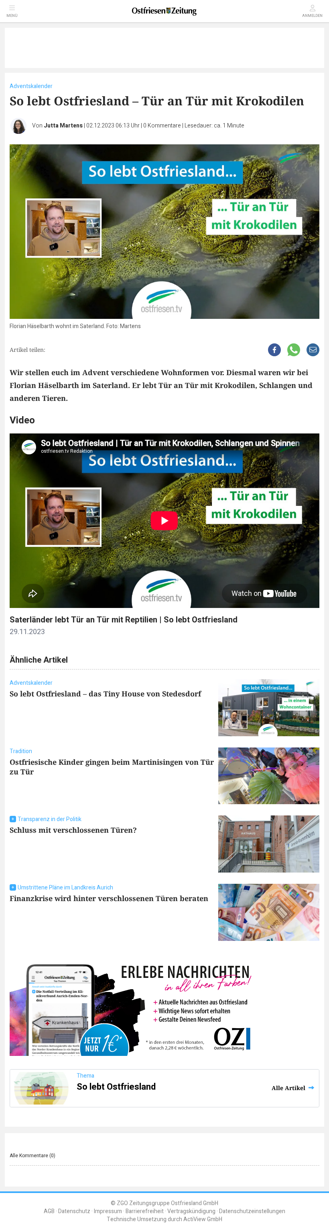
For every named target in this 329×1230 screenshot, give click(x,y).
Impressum (108, 1211)
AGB (49, 1211)
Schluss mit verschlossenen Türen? (73, 830)
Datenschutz (74, 1211)
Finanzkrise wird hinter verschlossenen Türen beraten (109, 898)
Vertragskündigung (191, 1211)
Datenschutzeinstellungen (252, 1211)
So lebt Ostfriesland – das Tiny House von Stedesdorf (105, 693)
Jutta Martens (63, 125)
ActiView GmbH (202, 1219)
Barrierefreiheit (145, 1211)
